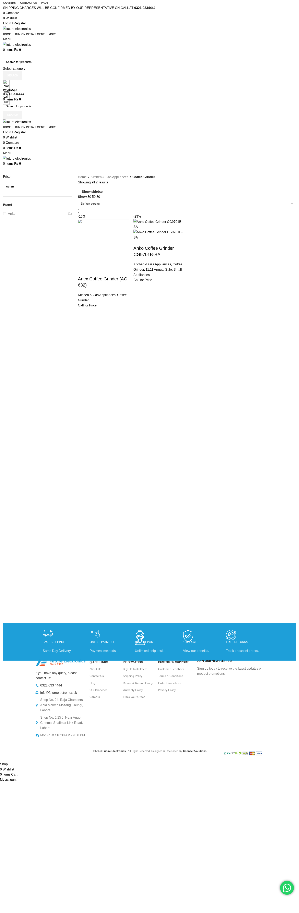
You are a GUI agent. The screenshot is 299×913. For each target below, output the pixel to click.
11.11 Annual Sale (159, 269)
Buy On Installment (135, 669)
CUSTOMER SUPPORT (173, 662)
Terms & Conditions (170, 676)
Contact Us (96, 676)
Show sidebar (92, 191)
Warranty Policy (133, 690)
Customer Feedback (171, 669)
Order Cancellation (170, 683)
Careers (94, 696)
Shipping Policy (132, 676)
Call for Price (87, 305)
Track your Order (134, 696)
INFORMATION (133, 662)
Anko (11, 213)
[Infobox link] (149, 381)
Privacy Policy (167, 690)
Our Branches (98, 690)
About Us (95, 669)
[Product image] (159, 234)
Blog (92, 683)
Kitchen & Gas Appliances (97, 295)
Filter (10, 186)
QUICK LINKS (98, 662)
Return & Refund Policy (138, 683)
